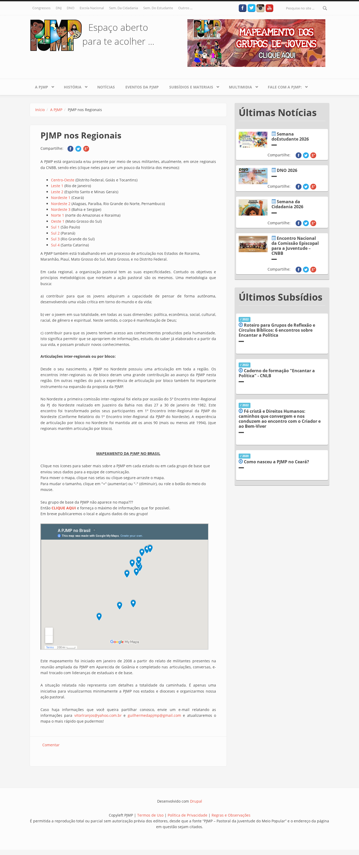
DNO (70, 8)
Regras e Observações (231, 815)
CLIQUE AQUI (64, 507)
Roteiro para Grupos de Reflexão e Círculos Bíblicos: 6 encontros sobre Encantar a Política (277, 330)
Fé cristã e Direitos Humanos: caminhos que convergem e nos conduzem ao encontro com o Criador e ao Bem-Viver (280, 418)
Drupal (196, 801)
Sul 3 (55, 238)
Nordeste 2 (60, 203)
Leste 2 (57, 191)
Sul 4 (55, 244)
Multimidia (238, 86)
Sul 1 (55, 227)
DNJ (58, 8)
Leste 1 (57, 185)
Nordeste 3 (60, 209)
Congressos (41, 8)
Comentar (51, 744)
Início (40, 109)
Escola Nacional (92, 8)
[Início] (56, 34)
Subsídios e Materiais (188, 86)
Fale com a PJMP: (282, 86)
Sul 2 (55, 233)
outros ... (185, 8)
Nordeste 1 (60, 197)
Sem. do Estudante (158, 8)
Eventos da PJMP (142, 87)
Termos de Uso (150, 815)
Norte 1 (57, 215)
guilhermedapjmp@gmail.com (154, 715)
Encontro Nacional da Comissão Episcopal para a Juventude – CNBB (295, 245)
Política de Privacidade (188, 815)
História (70, 86)
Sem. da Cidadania (123, 8)
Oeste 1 (57, 221)
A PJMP (39, 86)
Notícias (106, 87)
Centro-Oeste (62, 179)
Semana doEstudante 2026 (290, 136)
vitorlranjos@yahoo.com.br (98, 715)
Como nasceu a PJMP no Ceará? (276, 462)
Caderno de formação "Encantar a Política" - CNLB (277, 373)
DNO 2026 (287, 170)
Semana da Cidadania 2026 (287, 204)
